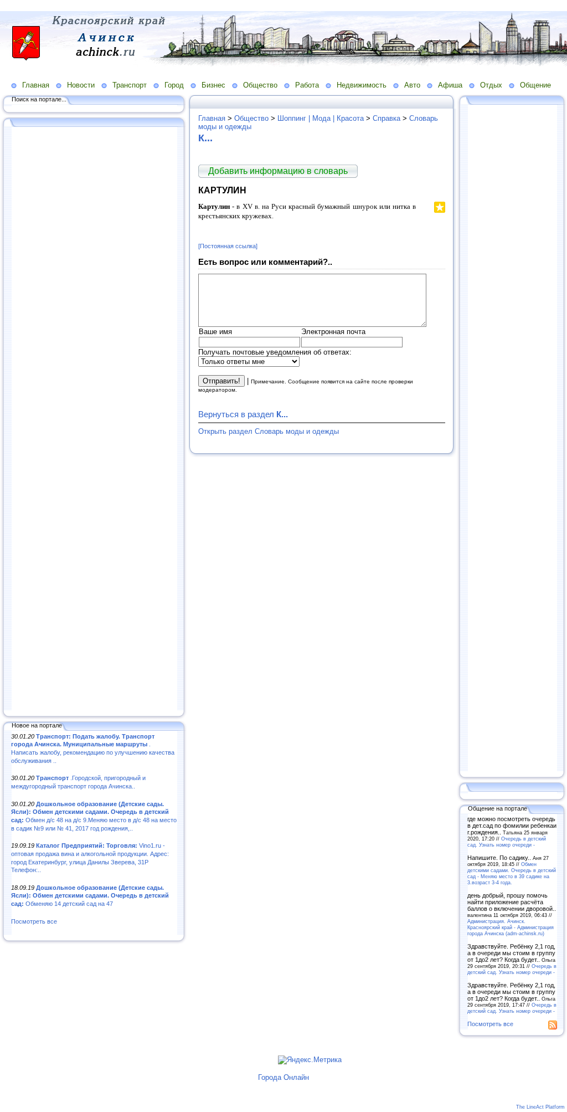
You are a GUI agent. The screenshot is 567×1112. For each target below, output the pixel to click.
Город (174, 85)
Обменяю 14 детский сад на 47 (90, 895)
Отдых (491, 85)
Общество (260, 85)
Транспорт (129, 85)
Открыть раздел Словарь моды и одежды (268, 431)
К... (205, 138)
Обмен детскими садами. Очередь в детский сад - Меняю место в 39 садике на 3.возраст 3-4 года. (511, 873)
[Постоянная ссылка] (227, 246)
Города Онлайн (283, 1077)
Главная (35, 85)
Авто (412, 85)
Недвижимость (361, 85)
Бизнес (213, 85)
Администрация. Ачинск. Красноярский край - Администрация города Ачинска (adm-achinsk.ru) (510, 927)
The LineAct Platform (540, 1107)
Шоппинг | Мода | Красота (320, 118)
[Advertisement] (94, 419)
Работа (307, 85)
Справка (386, 118)
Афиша (450, 85)
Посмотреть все (34, 921)
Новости (81, 85)
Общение (535, 85)
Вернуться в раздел (243, 414)
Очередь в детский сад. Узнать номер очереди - (506, 842)
